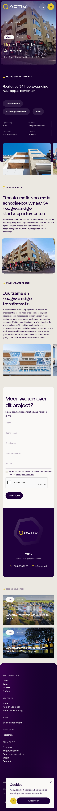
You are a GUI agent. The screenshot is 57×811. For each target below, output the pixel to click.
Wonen (6, 687)
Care (5, 680)
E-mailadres (11, 443)
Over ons (7, 747)
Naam (8, 423)
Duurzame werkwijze (13, 754)
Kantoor (7, 691)
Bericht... (9, 463)
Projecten (8, 735)
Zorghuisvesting (11, 750)
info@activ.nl (41, 566)
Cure (5, 684)
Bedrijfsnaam (11, 433)
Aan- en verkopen (11, 707)
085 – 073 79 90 (21, 566)
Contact (7, 761)
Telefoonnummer (13, 453)
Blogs (6, 757)
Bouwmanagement (12, 722)
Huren (6, 703)
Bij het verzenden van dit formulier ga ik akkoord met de (30, 473)
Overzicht (15, 23)
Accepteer (33, 801)
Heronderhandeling (13, 710)
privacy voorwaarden (24, 474)
